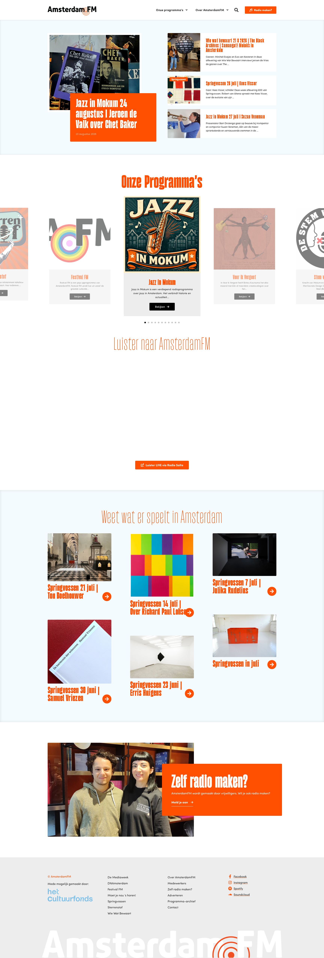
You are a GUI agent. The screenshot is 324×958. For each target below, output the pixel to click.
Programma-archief (181, 901)
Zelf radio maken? (180, 889)
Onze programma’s (169, 10)
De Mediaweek (118, 877)
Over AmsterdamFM (210, 10)
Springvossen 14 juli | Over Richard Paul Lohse (158, 608)
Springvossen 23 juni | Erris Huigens (156, 689)
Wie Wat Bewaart (119, 913)
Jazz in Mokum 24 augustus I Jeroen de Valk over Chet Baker (106, 114)
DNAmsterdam (118, 883)
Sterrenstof (115, 907)
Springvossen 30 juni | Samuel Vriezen (74, 694)
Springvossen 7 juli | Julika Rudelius (237, 587)
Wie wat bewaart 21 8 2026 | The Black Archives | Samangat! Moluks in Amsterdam (235, 46)
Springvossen (178, 79)
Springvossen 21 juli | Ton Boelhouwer (73, 592)
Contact (173, 907)
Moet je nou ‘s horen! (122, 895)
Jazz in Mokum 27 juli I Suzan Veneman (235, 117)
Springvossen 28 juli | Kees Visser (231, 84)
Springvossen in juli (236, 664)
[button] (236, 10)
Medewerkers (177, 883)
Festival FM (115, 889)
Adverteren (175, 895)
